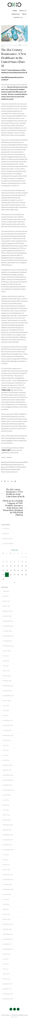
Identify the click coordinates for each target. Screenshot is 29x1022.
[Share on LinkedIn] (11, 481)
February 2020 (8, 825)
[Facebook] (11, 1009)
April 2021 (6, 760)
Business (6, 533)
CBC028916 (15, 1017)
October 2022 (7, 690)
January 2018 (7, 929)
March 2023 (6, 676)
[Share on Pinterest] (15, 481)
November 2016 (8, 999)
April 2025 (6, 601)
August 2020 (7, 795)
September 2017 (8, 949)
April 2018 (6, 914)
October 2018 (7, 884)
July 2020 (6, 800)
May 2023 (5, 666)
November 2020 (8, 780)
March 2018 (6, 919)
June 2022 (6, 710)
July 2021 (6, 745)
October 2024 (7, 631)
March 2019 (6, 869)
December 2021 (8, 720)
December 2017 (8, 934)
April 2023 (6, 671)
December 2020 (8, 775)
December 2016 (8, 994)
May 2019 (5, 859)
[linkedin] (18, 1009)
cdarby (25, 45)
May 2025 (5, 596)
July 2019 (6, 854)
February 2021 (7, 765)
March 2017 (6, 979)
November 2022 (8, 685)
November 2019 (8, 840)
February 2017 (7, 984)
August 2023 (7, 651)
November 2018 (8, 879)
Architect (6, 528)
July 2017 (6, 959)
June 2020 (6, 805)
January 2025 (7, 616)
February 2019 (7, 874)
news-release (8, 538)
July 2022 (6, 705)
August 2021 (7, 740)
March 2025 (6, 606)
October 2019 (7, 845)
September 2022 (8, 695)
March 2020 (7, 820)
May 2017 (5, 969)
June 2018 (6, 904)
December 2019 (8, 835)
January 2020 (7, 830)
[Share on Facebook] (1, 481)
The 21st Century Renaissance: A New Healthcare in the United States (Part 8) (15, 493)
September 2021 (8, 735)
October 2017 (7, 944)
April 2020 (6, 815)
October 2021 (7, 730)
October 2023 (7, 641)
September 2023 (8, 646)
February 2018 (7, 924)
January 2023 (7, 681)
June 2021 (6, 750)
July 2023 (6, 656)
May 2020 (6, 810)
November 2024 (8, 626)
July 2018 (6, 899)
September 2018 (8, 889)
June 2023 (6, 661)
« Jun (14, 582)
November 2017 (8, 939)
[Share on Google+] (8, 481)
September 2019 (8, 850)
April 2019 (6, 864)
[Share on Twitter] (4, 481)
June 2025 (6, 591)
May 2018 (5, 909)
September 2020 (8, 790)
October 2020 (7, 785)
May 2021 (5, 755)
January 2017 (7, 989)
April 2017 (6, 974)
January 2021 (7, 770)
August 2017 (7, 954)
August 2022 (7, 700)
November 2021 (8, 725)
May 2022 (5, 715)
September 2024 (8, 636)
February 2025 (7, 611)
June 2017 (6, 964)
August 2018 (7, 894)
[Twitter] (14, 1009)
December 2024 (8, 621)
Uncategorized (15, 45)
